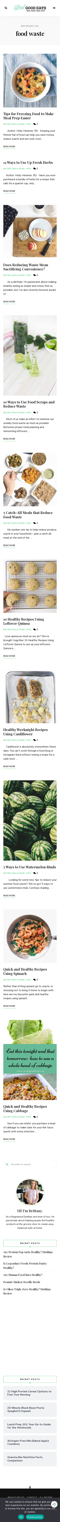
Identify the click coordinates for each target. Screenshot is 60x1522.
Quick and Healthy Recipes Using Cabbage (25, 1108)
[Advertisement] (30, 1336)
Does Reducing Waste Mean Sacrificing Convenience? (25, 266)
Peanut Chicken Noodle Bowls (21, 1282)
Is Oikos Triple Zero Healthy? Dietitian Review (26, 1291)
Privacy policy (35, 1517)
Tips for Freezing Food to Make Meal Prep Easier (28, 115)
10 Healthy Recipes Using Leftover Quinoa (23, 621)
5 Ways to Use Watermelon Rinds (29, 866)
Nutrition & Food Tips (17, 124)
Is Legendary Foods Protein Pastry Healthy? (25, 1266)
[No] (56, 1509)
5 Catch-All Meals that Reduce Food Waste (28, 514)
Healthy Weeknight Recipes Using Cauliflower (25, 731)
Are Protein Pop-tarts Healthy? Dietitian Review (27, 1254)
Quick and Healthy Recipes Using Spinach (25, 971)
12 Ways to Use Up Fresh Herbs (28, 162)
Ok (21, 1517)
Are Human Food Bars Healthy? (22, 1275)
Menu (54, 8)
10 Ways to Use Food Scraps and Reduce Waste (29, 404)
